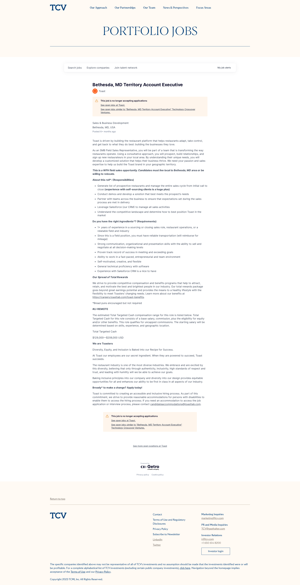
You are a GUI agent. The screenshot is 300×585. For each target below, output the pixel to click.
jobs (75, 67)
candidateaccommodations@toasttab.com (175, 404)
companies (98, 67)
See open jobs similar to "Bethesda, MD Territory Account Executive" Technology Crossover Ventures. (148, 111)
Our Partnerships (125, 7)
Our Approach (98, 7)
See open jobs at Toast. (113, 105)
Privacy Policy (160, 529)
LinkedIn (157, 539)
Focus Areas (203, 7)
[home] (58, 8)
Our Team (149, 7)
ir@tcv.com (207, 539)
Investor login (215, 551)
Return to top (57, 498)
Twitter (157, 545)
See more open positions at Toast (150, 446)
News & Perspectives (175, 7)
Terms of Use (78, 571)
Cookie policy (158, 474)
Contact (157, 514)
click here (185, 568)
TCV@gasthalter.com (213, 528)
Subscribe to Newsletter (166, 534)
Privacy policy (143, 474)
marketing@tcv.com (212, 518)
